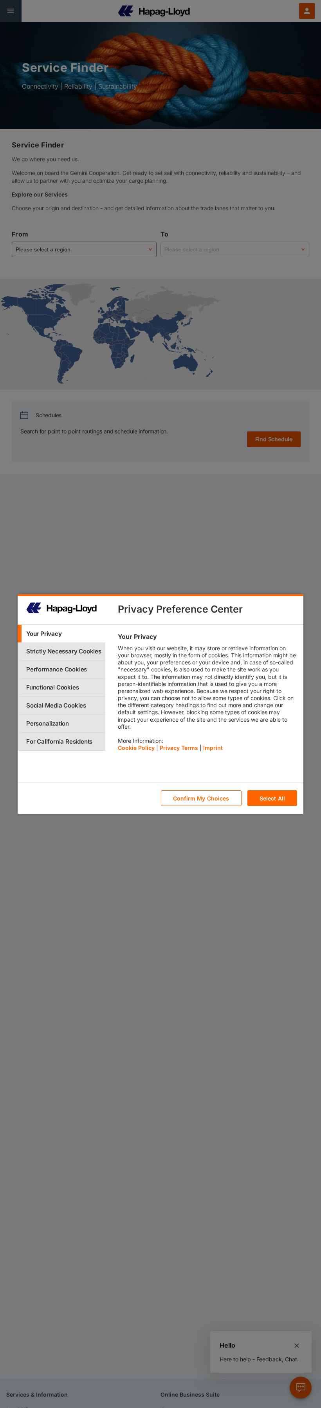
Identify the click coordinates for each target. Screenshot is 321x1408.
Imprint (213, 747)
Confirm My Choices (201, 798)
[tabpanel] (207, 694)
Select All (272, 798)
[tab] (61, 633)
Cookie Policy (136, 747)
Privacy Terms (179, 747)
